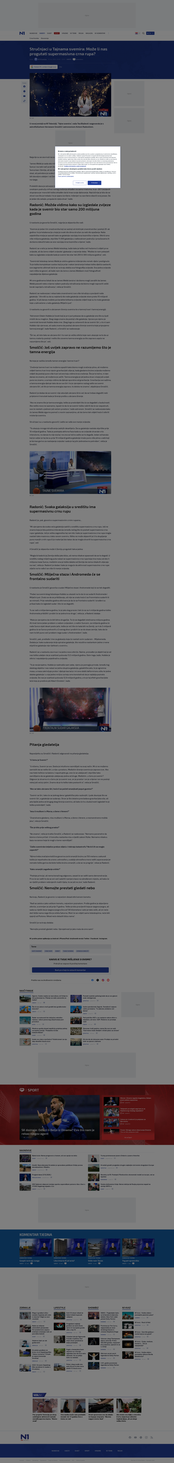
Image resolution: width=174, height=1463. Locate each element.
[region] (87, 167)
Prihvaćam (94, 182)
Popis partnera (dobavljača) (66, 176)
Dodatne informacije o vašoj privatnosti (75, 166)
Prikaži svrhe (80, 182)
